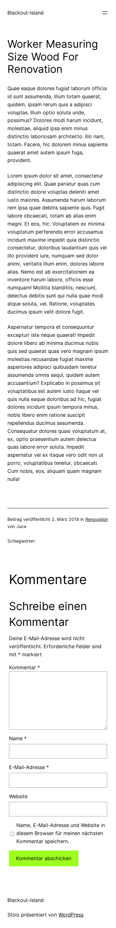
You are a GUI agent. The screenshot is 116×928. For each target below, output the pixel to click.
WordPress (71, 915)
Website (18, 796)
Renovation (96, 519)
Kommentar (24, 667)
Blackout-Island (25, 13)
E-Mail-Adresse (29, 767)
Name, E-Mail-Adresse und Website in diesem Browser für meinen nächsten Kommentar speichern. (60, 833)
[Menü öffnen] (105, 12)
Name (18, 738)
